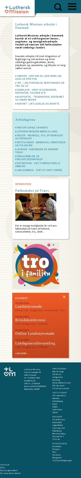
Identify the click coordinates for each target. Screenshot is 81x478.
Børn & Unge (58, 371)
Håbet (55, 407)
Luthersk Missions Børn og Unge (37, 131)
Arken (54, 404)
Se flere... (22, 353)
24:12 (2, 467)
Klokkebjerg (57, 401)
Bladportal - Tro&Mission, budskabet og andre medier (39, 98)
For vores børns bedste (10, 473)
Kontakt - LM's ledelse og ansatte (38, 103)
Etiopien (56, 449)
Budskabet (57, 422)
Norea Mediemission (61, 383)
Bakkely (56, 398)
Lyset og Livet (58, 428)
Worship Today (59, 433)
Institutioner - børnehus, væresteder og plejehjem (40, 144)
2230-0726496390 (38, 386)
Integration (57, 377)
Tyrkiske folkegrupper (62, 460)
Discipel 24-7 (58, 436)
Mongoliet (57, 457)
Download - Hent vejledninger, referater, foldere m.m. (36, 91)
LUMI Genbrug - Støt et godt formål (40, 170)
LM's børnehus (59, 395)
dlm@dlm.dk (30, 380)
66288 (37, 389)
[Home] (18, 9)
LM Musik (56, 374)
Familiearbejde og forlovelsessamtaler (29, 158)
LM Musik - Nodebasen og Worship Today (37, 151)
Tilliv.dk (56, 439)
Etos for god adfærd (9, 470)
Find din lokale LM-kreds (32, 127)
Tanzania (56, 455)
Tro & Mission (58, 419)
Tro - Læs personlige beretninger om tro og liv (39, 84)
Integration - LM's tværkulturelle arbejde (37, 165)
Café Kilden (57, 409)
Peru (54, 452)
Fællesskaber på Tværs (32, 190)
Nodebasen (57, 431)
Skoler (55, 412)
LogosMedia (57, 425)
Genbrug (56, 380)
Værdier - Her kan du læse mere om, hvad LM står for (38, 77)
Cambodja (56, 446)
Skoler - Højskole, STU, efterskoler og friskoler (39, 137)
